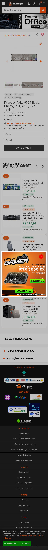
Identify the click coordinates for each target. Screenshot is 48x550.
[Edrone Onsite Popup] (24, 275)
